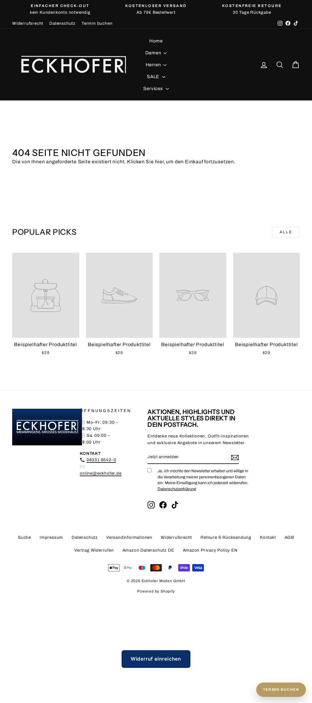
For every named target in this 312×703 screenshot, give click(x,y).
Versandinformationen (129, 537)
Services (153, 88)
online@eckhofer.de (100, 473)
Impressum (51, 537)
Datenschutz (62, 23)
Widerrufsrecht (27, 23)
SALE (154, 76)
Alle (286, 232)
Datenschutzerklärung (177, 489)
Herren (154, 64)
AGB (289, 537)
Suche (24, 537)
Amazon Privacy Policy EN (210, 550)
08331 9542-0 (101, 460)
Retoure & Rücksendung (225, 537)
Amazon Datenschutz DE (148, 550)
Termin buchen (97, 23)
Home (156, 40)
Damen (153, 52)
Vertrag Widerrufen (94, 550)
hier (159, 161)
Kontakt (268, 537)
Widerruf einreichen (156, 659)
